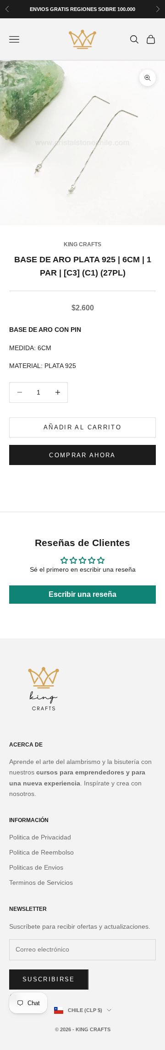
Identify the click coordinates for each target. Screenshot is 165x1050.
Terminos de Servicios (41, 882)
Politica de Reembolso (41, 852)
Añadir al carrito (82, 427)
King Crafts (82, 244)
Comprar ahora (82, 455)
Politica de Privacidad (40, 837)
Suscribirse (48, 979)
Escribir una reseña (82, 594)
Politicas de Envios (36, 867)
